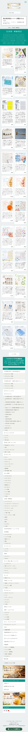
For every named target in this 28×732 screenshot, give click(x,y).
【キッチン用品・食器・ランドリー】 (11, 561)
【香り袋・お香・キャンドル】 (10, 442)
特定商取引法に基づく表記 (9, 686)
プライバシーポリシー (14, 722)
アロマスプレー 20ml (9, 373)
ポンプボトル (7, 487)
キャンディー (7, 556)
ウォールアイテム (8, 534)
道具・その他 (7, 451)
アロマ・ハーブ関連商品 (9, 647)
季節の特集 (6, 658)
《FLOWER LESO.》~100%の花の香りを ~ (12, 371)
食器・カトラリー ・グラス (10, 565)
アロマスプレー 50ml (9, 376)
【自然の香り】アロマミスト (9, 641)
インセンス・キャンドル (9, 449)
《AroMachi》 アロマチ (10, 412)
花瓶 (5, 541)
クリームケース (8, 482)
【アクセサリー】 (7, 590)
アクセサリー (7, 656)
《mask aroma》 (8, 418)
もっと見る (14, 354)
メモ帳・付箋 (12, 40)
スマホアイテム (8, 543)
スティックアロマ (8, 459)
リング (6, 595)
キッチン (6, 570)
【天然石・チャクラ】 (8, 580)
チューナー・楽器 (8, 585)
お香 (5, 447)
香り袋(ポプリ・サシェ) (9, 445)
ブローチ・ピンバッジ (9, 592)
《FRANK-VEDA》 (8, 414)
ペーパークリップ (7, 34)
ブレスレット (7, 601)
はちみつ (6, 558)
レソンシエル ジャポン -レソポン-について (14, 721)
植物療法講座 (7, 629)
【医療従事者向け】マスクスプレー (11, 632)
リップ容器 (7, 489)
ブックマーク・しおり (20, 37)
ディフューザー (8, 466)
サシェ (6, 457)
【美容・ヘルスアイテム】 (9, 609)
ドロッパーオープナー (9, 463)
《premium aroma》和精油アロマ (12, 409)
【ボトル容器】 (7, 473)
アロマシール (7, 461)
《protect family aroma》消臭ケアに (13, 421)
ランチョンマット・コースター (11, 568)
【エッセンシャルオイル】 (9, 432)
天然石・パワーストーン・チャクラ (12, 583)
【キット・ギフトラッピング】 (10, 621)
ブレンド (6, 437)
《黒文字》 (7, 416)
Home (9, 27)
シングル (6, 435)
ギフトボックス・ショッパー (10, 624)
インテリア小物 (8, 536)
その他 (23, 43)
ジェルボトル (7, 493)
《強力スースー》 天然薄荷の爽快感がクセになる (14, 407)
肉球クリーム (7, 577)
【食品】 (5, 553)
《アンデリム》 (8, 425)
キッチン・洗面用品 (8, 651)
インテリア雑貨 (8, 649)
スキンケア (7, 612)
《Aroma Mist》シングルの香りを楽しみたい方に (14, 405)
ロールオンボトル (8, 475)
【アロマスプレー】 (8, 393)
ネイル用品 (7, 619)
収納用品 (6, 468)
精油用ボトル (7, 484)
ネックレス (7, 599)
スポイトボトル (8, 480)
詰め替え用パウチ (8, 427)
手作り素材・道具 (8, 470)
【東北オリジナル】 (8, 606)
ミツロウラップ (8, 563)
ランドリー (7, 572)
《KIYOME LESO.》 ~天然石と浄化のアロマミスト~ (14, 399)
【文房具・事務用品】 (8, 498)
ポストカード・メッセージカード (9, 37)
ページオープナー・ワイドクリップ (17, 34)
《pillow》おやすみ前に (10, 423)
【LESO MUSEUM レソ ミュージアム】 (11, 528)
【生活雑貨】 (6, 531)
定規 (13, 43)
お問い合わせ (6, 689)
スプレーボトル (8, 478)
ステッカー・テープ (5, 40)
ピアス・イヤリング (8, 597)
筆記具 (4, 43)
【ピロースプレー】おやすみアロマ (11, 638)
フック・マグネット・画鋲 (21, 40)
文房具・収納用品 (8, 653)
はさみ (9, 43)
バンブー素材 (7, 491)
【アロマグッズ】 (7, 454)
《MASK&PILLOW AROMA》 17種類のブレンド (14, 402)
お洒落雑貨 (6, 644)
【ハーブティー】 (7, 546)
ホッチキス (17, 43)
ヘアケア (6, 614)
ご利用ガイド (6, 683)
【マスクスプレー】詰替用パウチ (10, 635)
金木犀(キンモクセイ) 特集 (10, 662)
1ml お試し (7, 439)
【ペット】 (6, 575)
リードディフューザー (9, 378)
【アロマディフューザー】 (9, 390)
